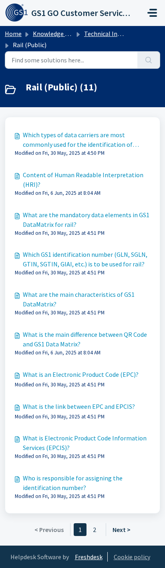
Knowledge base (55, 34)
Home (13, 34)
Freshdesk (89, 557)
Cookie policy (132, 557)
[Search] (148, 60)
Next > (122, 530)
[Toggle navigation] (152, 13)
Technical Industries (111, 34)
